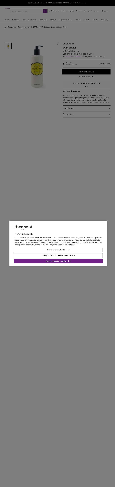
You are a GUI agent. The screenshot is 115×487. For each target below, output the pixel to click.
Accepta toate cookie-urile (58, 261)
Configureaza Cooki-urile (58, 250)
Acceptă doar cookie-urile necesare (58, 256)
